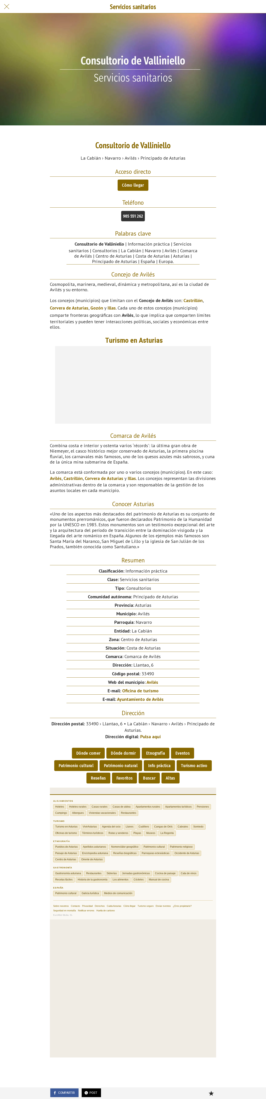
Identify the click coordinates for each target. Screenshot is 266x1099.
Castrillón (193, 300)
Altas (170, 778)
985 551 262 (133, 216)
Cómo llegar (133, 185)
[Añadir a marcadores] (211, 1093)
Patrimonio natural (121, 765)
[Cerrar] (6, 6)
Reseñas (98, 778)
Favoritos (124, 778)
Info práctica (159, 765)
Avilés (56, 478)
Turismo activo (194, 765)
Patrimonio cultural (76, 765)
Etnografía (155, 753)
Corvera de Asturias (69, 308)
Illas (111, 308)
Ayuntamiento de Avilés (140, 699)
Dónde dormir (123, 753)
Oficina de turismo (140, 691)
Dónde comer (88, 753)
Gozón (96, 308)
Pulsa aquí (150, 736)
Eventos (182, 753)
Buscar (149, 778)
